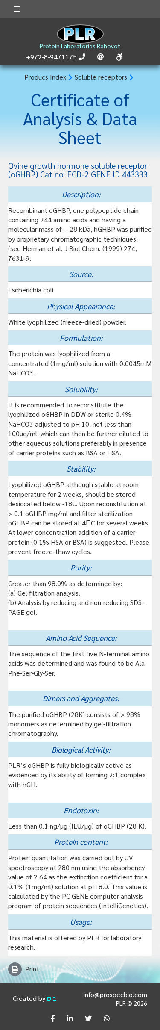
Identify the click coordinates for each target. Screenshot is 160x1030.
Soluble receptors (101, 76)
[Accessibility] (119, 57)
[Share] (53, 1018)
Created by (30, 998)
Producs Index (45, 76)
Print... (34, 968)
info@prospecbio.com (115, 994)
